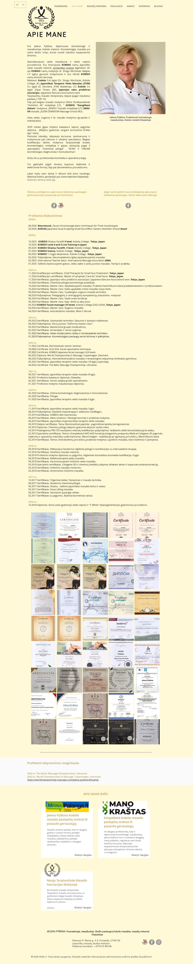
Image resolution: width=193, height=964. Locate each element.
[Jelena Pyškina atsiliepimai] (61, 205)
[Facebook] (152, 942)
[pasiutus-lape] (145, 942)
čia (53, 179)
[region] (67, 832)
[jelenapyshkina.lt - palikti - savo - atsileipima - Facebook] (128, 205)
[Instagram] (158, 942)
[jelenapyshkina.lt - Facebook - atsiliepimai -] (54, 205)
